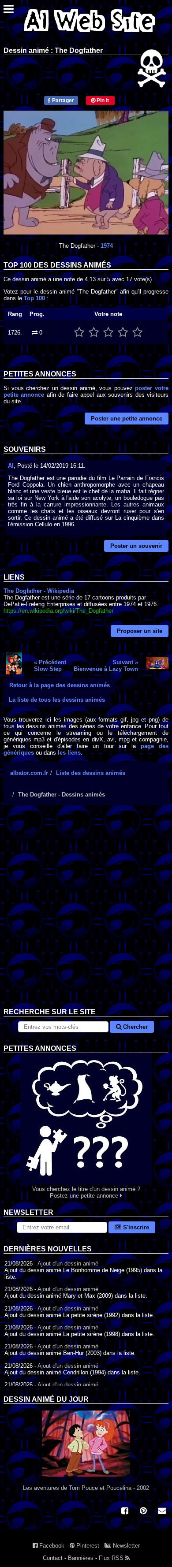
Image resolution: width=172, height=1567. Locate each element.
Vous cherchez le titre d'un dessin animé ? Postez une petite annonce (86, 1192)
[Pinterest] (143, 1511)
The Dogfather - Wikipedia (39, 591)
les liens (69, 752)
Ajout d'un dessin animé (67, 1263)
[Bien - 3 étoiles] (108, 332)
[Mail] (161, 1511)
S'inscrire (135, 1227)
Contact (53, 1558)
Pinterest (87, 1545)
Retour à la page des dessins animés (59, 685)
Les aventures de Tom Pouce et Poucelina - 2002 (86, 1488)
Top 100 (34, 298)
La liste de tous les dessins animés (57, 699)
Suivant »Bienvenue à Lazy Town (106, 665)
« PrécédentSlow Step (50, 665)
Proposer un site (139, 631)
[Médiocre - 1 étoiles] (79, 332)
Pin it (102, 100)
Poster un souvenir (136, 546)
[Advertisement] (86, 913)
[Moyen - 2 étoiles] (93, 332)
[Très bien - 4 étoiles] (123, 332)
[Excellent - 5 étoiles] (137, 332)
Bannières (80, 1558)
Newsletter (125, 1545)
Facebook (50, 1545)
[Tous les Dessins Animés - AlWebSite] (89, 34)
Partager (62, 100)
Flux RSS (112, 1558)
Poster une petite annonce (126, 418)
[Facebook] (124, 1511)
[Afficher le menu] (9, 11)
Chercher (134, 1027)
